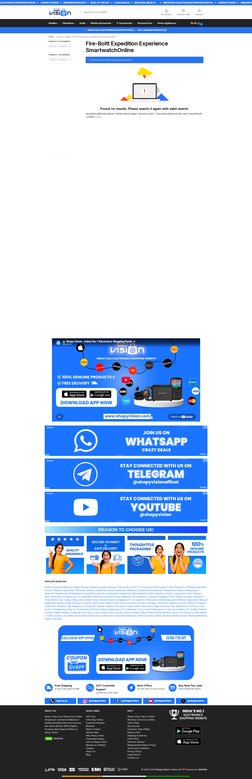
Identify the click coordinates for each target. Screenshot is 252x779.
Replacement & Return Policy (141, 745)
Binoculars (95, 615)
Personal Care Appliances (174, 606)
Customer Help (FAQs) (138, 729)
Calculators (107, 615)
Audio (171, 587)
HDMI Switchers (146, 615)
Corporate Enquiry (95, 738)
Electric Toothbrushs (79, 609)
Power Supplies (106, 606)
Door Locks (62, 615)
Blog (88, 754)
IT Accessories (137, 599)
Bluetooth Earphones (138, 590)
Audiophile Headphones (119, 593)
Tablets (93, 587)
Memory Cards (178, 603)
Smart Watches (122, 596)
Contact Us (133, 757)
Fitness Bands (139, 596)
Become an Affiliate (96, 745)
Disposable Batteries (125, 615)
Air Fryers (88, 612)
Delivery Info (133, 732)
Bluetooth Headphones (56, 593)
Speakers (180, 587)
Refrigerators (159, 609)
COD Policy (133, 738)
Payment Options (136, 742)
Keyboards (151, 599)
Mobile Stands (107, 599)
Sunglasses (122, 599)
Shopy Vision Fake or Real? (141, 716)
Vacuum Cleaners (176, 609)
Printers (191, 603)
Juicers (119, 612)
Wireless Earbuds (85, 590)
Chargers (152, 596)
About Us (90, 751)
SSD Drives (99, 603)
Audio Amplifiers (156, 593)
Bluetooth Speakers (197, 587)
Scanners (201, 603)
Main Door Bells (54, 619)
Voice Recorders (53, 596)
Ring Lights (78, 599)
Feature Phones (80, 587)
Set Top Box (160, 587)
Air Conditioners (129, 609)
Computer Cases (124, 606)
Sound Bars (69, 590)
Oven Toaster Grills (104, 612)
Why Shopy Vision (95, 735)
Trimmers (193, 606)
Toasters (50, 615)
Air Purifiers (193, 609)
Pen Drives (163, 603)
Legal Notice (133, 754)
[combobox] (60, 46)
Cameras (87, 603)
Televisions (123, 587)
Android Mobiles (63, 587)
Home (51, 37)
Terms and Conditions (138, 748)
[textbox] (60, 46)
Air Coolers (145, 609)
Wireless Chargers (193, 596)
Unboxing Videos (94, 719)
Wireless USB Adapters (69, 606)
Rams (109, 603)
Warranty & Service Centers (141, 719)
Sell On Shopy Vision (96, 742)
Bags (157, 606)
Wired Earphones (117, 590)
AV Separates (85, 596)
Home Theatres (53, 590)
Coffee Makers (199, 612)
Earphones (101, 590)
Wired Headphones (187, 590)
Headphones (170, 590)
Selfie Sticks (92, 599)
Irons (175, 612)
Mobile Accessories (103, 596)
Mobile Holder (180, 615)
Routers (142, 603)
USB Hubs (51, 606)
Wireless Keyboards (187, 599)
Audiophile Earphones (94, 593)
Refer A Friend (93, 729)
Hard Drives (120, 603)
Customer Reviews (95, 723)
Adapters (163, 596)
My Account (166, 14)
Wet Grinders (148, 612)
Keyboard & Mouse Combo (58, 603)
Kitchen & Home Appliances (105, 609)
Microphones (139, 593)
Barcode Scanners (79, 615)
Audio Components (176, 593)
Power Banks (51, 599)
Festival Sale (92, 732)
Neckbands (156, 590)
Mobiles (49, 587)
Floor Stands (194, 593)
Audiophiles (75, 593)
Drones (77, 603)
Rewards (90, 726)
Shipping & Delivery (137, 735)
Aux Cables (65, 599)
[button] (197, 23)
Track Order (133, 723)
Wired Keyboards (167, 599)
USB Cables (176, 596)
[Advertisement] (62, 112)
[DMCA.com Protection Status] (64, 739)
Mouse (202, 599)
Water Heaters (62, 612)
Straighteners (60, 609)
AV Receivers (69, 596)
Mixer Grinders (132, 612)
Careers (90, 748)
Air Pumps (185, 612)
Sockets (132, 603)
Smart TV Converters (141, 587)
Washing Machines (198, 615)
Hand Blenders (163, 612)
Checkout (199, 14)
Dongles (152, 603)
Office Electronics (144, 606)
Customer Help (183, 14)
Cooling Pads (89, 606)
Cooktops (76, 612)
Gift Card (90, 716)
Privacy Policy (134, 751)
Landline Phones (107, 587)
